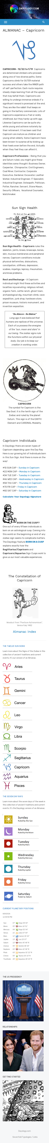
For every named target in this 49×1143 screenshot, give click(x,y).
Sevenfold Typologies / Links (25, 1137)
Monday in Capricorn (29, 471)
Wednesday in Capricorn (31, 479)
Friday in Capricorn (27, 487)
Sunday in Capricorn (29, 467)
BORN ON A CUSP (35, 542)
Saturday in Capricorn (30, 490)
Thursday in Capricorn (30, 483)
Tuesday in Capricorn (29, 475)
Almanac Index (24, 632)
